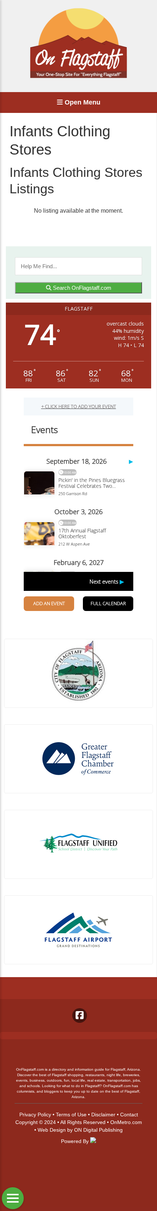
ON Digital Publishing (98, 1130)
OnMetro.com (126, 1122)
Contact (129, 1114)
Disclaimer (103, 1114)
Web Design (52, 1130)
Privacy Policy (35, 1114)
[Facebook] (79, 1015)
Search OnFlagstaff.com (81, 288)
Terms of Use (71, 1114)
